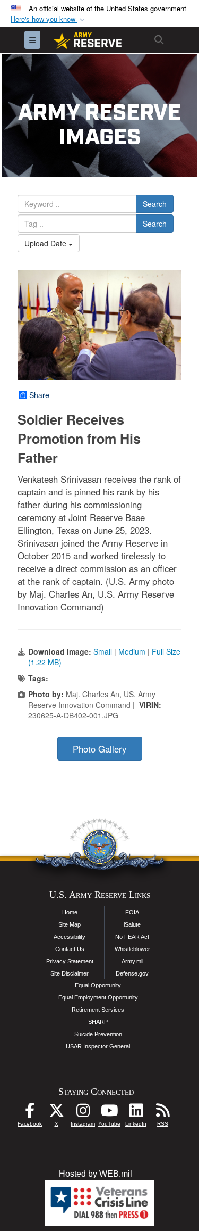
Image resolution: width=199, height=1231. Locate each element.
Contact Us (69, 949)
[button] (49, 19)
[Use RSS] (162, 1113)
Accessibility (69, 936)
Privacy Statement (69, 961)
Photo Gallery (99, 748)
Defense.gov (132, 973)
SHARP (98, 1022)
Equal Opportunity (98, 985)
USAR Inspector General (98, 1046)
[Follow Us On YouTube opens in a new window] (109, 1113)
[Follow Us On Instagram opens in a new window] (83, 1113)
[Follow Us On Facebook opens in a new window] (29, 1113)
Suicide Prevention (98, 1034)
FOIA (132, 912)
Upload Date (46, 243)
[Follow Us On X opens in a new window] (56, 1113)
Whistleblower (132, 949)
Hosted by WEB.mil (95, 1173)
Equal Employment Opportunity (98, 997)
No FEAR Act (132, 936)
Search (155, 204)
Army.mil (132, 961)
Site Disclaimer (69, 973)
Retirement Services (98, 1009)
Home (69, 912)
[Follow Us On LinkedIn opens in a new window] (136, 1113)
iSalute (132, 924)
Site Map (69, 924)
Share (39, 395)
